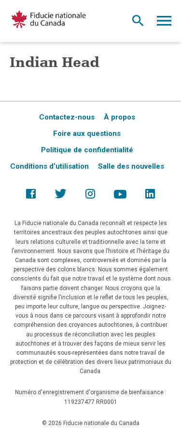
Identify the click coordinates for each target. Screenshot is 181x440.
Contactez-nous (67, 117)
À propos (119, 117)
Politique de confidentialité (87, 150)
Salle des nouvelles (131, 166)
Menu (164, 23)
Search (138, 23)
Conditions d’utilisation (49, 166)
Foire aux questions (87, 133)
